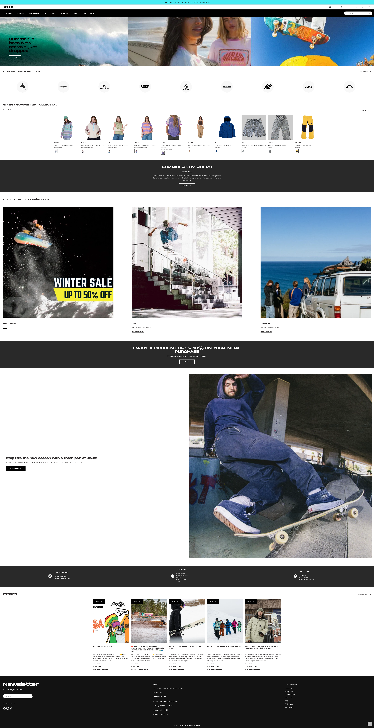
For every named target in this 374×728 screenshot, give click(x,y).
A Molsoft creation (194, 725)
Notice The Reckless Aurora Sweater (63, 145)
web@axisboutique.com (306, 579)
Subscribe (187, 362)
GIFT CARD (346, 7)
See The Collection (138, 331)
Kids (84, 13)
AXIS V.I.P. (334, 7)
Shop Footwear (15, 468)
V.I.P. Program (289, 707)
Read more (187, 186)
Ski (45, 13)
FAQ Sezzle (289, 704)
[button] (56, 151)
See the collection (266, 331)
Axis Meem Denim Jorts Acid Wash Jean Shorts (254, 145)
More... (363, 110)
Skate (54, 13)
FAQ (286, 701)
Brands (8, 13)
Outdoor (20, 13)
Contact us (288, 688)
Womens (64, 13)
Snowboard (34, 13)
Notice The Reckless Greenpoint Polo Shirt (119, 145)
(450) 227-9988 (303, 577)
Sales (92, 13)
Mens (75, 13)
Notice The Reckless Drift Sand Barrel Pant (199, 145)
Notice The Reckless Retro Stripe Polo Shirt (145, 145)
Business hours (290, 695)
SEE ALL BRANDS (362, 72)
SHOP (15, 58)
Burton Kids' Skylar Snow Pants (303, 145)
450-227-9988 (157, 693)
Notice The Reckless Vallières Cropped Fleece (93, 145)
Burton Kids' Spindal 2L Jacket (223, 145)
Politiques (288, 698)
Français (355, 7)
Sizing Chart (289, 692)
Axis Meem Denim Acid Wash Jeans (277, 145)
